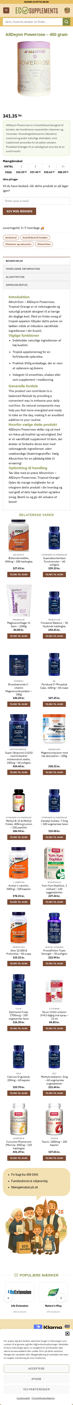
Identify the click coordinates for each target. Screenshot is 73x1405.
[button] (67, 1334)
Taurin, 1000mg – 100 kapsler (54, 1143)
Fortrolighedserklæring (43, 1398)
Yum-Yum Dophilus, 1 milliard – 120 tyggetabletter (54, 889)
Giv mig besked (20, 211)
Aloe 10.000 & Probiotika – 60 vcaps (18, 952)
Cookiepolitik (23, 1398)
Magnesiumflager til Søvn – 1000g (18, 624)
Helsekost (11, 237)
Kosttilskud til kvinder (35, 237)
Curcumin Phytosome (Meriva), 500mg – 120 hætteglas (19, 1145)
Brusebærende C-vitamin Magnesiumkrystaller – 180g (18, 689)
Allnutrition (43, 244)
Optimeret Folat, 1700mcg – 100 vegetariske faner (19, 1015)
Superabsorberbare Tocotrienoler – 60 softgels (54, 561)
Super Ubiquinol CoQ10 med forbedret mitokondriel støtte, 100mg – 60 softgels (19, 757)
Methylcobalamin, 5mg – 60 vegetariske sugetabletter (54, 1080)
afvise (36, 1379)
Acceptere (36, 1368)
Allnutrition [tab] (15, 277)
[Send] (66, 21)
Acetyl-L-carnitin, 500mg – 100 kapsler (19, 887)
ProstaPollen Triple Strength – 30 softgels (54, 952)
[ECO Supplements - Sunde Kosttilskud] (37, 10)
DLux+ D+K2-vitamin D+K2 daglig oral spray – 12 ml (54, 1015)
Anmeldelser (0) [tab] (17, 285)
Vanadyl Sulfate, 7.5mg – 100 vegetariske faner (54, 822)
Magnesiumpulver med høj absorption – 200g (54, 754)
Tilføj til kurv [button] (19, 574)
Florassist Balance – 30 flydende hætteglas (54, 624)
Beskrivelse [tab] (14, 261)
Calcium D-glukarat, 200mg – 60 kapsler (18, 1078)
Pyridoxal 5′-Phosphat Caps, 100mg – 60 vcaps (54, 686)
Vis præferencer (36, 1389)
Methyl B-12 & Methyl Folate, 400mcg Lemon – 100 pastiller (18, 824)
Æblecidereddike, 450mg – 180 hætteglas (19, 560)
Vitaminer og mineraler (18, 244)
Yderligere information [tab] (23, 268)
